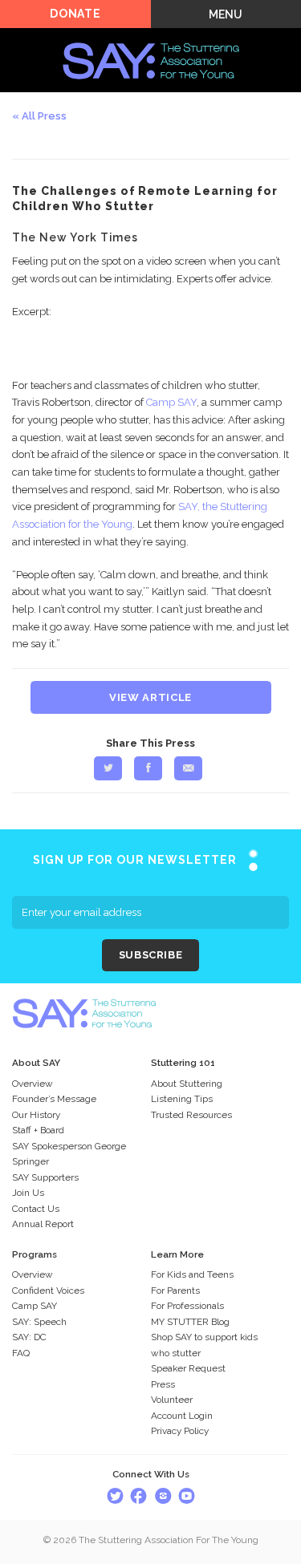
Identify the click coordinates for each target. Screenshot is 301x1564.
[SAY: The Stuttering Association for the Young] (151, 37)
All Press (44, 116)
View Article (150, 697)
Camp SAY (171, 402)
